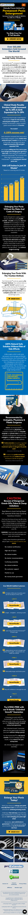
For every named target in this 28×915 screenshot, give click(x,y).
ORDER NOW (15, 39)
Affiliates (9, 887)
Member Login (18, 887)
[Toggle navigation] (24, 5)
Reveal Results (14, 605)
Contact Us (5, 883)
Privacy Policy (22, 883)
